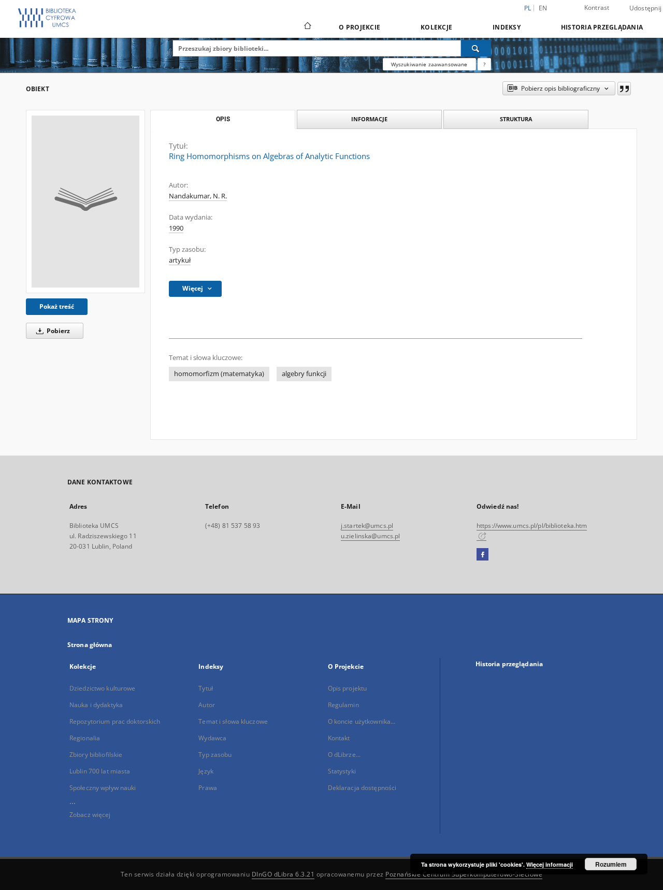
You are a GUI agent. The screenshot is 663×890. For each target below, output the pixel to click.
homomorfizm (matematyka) (219, 373)
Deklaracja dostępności (362, 787)
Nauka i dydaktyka (96, 704)
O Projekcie (359, 27)
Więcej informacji (549, 864)
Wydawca (212, 738)
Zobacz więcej (90, 814)
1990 (176, 228)
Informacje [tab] (369, 119)
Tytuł (205, 688)
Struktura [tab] (516, 119)
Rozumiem (611, 864)
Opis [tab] (223, 119)
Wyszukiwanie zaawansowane (429, 64)
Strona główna (89, 644)
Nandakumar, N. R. (198, 196)
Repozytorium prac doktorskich (114, 721)
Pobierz (57, 330)
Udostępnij (645, 8)
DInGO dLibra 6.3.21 (283, 874)
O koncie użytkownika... (362, 721)
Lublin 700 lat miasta (100, 771)
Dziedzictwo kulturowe (102, 688)
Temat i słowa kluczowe (233, 721)
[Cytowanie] (624, 88)
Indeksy (507, 27)
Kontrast (597, 7)
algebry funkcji (304, 373)
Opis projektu (347, 688)
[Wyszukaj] (476, 48)
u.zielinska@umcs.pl (370, 536)
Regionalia (84, 738)
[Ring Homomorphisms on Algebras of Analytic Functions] (85, 202)
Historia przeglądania (602, 27)
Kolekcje (436, 27)
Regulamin (343, 704)
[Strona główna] (307, 27)
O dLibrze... (344, 754)
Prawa (207, 787)
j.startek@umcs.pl (367, 525)
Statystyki (342, 771)
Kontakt (339, 738)
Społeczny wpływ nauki (102, 787)
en (543, 8)
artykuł (180, 260)
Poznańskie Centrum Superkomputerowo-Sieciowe (463, 874)
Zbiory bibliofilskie (95, 754)
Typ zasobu (215, 754)
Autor (206, 704)
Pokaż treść (56, 306)
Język (205, 771)
